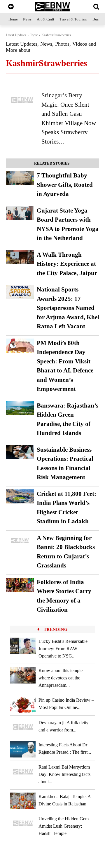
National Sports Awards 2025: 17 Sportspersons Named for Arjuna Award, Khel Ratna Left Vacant (68, 308)
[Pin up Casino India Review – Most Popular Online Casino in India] (23, 704)
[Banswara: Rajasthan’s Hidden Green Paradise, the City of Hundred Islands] (20, 408)
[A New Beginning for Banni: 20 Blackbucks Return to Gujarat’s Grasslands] (20, 541)
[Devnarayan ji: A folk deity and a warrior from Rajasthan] (23, 727)
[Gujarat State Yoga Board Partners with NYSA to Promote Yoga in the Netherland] (20, 213)
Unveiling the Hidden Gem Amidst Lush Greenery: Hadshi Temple (63, 826)
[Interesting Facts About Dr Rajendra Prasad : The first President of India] (23, 749)
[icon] (11, 7)
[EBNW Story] (52, 6)
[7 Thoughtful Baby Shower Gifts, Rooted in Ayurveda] (20, 178)
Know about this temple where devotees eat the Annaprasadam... (60, 678)
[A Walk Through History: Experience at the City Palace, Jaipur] (20, 257)
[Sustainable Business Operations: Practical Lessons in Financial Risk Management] (20, 452)
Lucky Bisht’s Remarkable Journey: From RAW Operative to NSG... (63, 648)
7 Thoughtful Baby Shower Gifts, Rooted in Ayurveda (65, 184)
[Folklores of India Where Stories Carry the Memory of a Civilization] (20, 585)
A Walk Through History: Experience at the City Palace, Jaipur (67, 264)
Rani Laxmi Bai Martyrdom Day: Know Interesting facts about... (64, 774)
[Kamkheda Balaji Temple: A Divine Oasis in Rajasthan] (23, 801)
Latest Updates (16, 35)
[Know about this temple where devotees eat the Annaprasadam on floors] (23, 675)
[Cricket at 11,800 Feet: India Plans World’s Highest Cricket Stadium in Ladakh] (20, 496)
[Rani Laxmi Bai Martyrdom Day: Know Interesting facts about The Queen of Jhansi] (23, 771)
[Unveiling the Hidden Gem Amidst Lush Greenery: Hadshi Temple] (23, 823)
